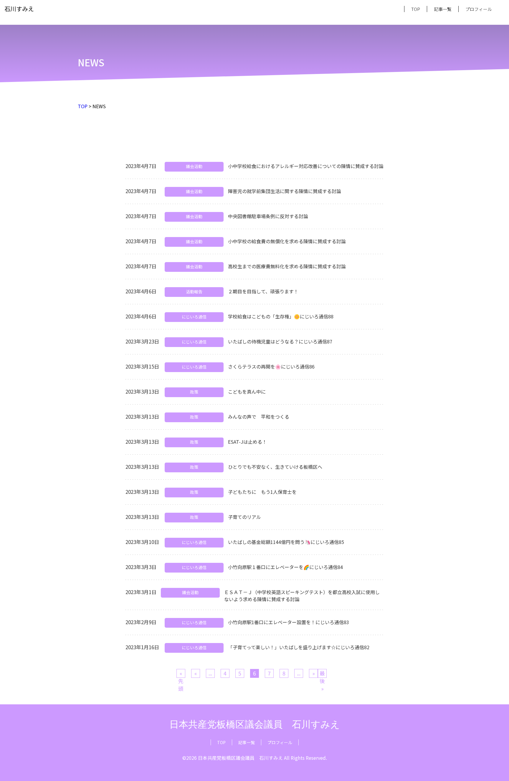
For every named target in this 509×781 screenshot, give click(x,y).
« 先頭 (181, 673)
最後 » (322, 673)
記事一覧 (443, 9)
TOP (415, 9)
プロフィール (478, 9)
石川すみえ (19, 8)
